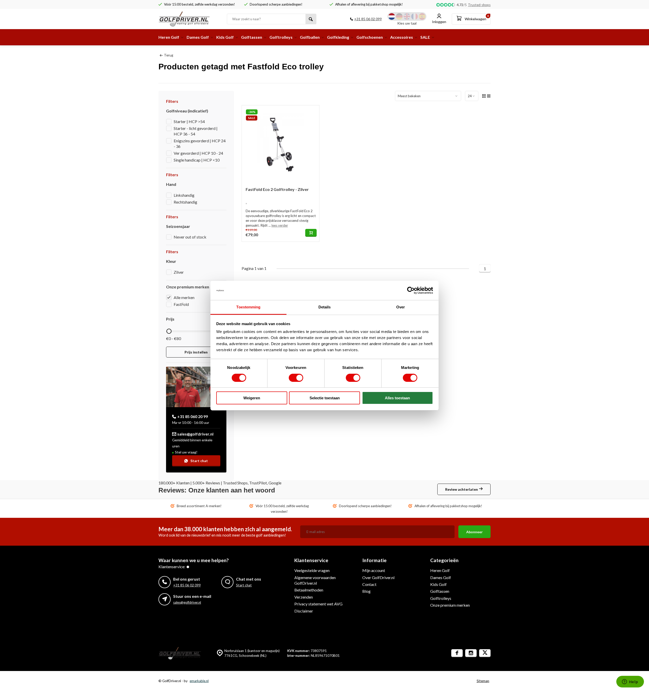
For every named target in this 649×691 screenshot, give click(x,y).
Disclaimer (303, 610)
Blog (366, 591)
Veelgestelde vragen (312, 570)
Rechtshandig (185, 202)
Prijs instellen (196, 352)
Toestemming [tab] (248, 307)
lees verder (280, 225)
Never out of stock (190, 236)
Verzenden (303, 597)
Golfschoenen (369, 37)
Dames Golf (198, 37)
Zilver (179, 272)
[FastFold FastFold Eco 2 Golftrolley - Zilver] (280, 144)
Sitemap (483, 681)
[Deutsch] (399, 16)
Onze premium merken (450, 605)
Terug (168, 55)
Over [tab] (400, 307)
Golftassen (251, 37)
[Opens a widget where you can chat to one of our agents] (630, 682)
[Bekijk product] (311, 233)
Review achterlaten (461, 489)
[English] (407, 16)
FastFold (181, 304)
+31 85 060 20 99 (192, 416)
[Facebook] (457, 653)
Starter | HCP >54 (189, 121)
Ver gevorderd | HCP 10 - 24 (198, 153)
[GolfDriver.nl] (188, 19)
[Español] (422, 16)
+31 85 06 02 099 (368, 19)
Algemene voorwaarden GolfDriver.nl (315, 580)
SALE (425, 37)
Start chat (199, 461)
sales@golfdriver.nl (195, 433)
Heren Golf (168, 37)
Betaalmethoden (308, 589)
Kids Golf (225, 37)
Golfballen (310, 37)
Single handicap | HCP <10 (197, 159)
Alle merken (184, 297)
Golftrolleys (281, 37)
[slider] (168, 331)
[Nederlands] (391, 16)
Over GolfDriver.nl (378, 577)
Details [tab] (324, 307)
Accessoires (401, 37)
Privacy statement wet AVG (318, 603)
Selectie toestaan (325, 398)
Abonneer (474, 532)
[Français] (414, 16)
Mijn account (373, 570)
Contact (369, 584)
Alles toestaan (397, 398)
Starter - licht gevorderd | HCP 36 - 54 (196, 131)
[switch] (296, 378)
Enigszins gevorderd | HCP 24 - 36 (200, 143)
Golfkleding (338, 37)
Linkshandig (184, 195)
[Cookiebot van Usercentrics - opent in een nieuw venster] (411, 290)
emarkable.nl (199, 681)
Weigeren (251, 398)
